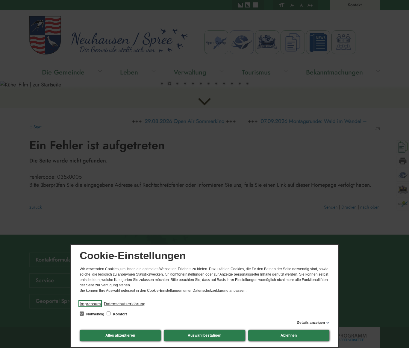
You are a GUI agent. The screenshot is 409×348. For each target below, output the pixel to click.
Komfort (119, 314)
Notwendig (95, 314)
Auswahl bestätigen (204, 335)
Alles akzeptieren (120, 335)
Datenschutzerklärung (125, 303)
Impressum (90, 303)
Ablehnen (289, 335)
